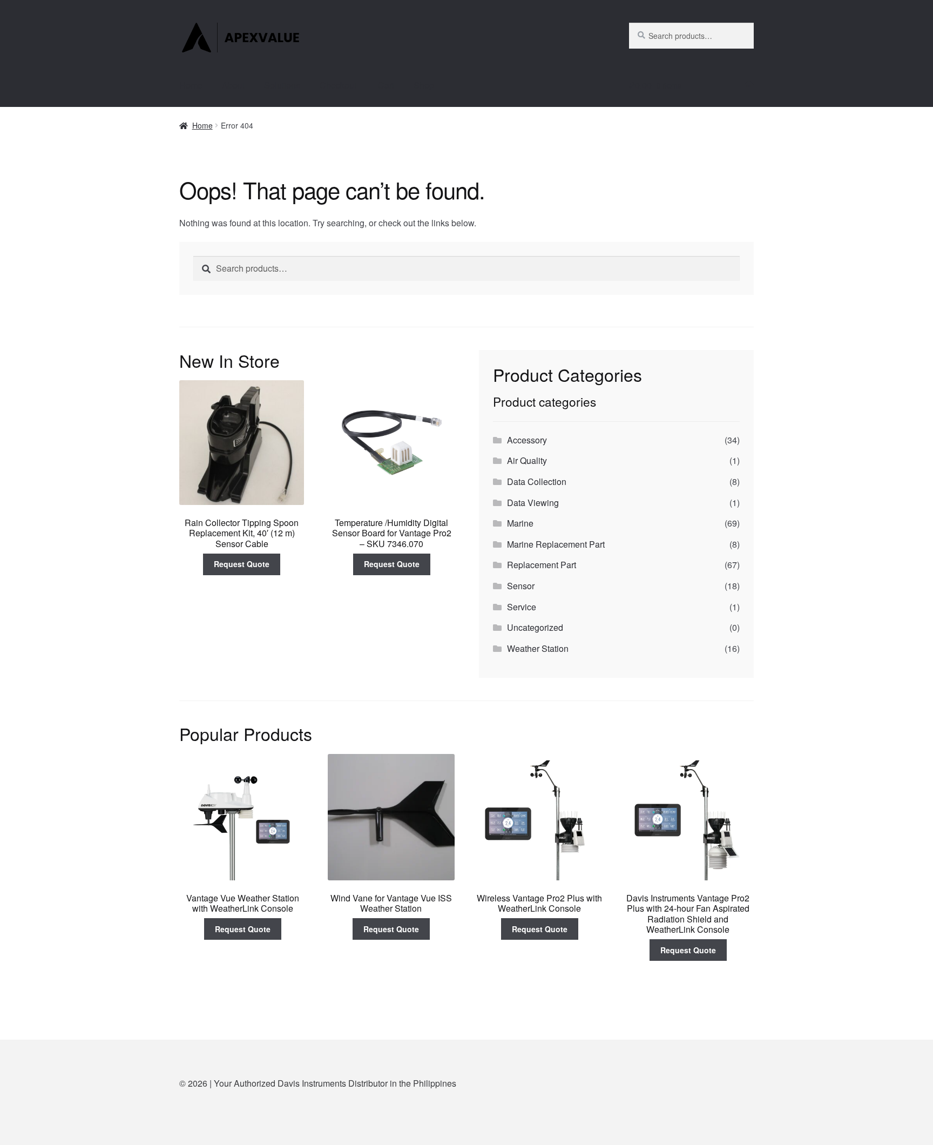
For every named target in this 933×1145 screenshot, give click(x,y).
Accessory (527, 440)
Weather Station (538, 648)
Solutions (282, 85)
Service (521, 607)
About (233, 85)
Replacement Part (541, 564)
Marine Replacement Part (556, 544)
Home (190, 85)
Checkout (339, 85)
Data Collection (536, 481)
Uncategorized (535, 627)
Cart (386, 85)
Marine (520, 523)
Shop (424, 85)
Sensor (521, 586)
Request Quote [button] (241, 563)
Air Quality (527, 460)
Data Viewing (533, 502)
